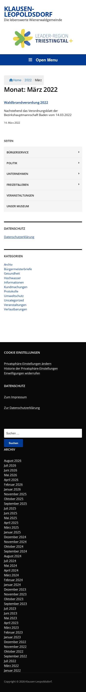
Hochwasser (12, 278)
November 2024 (15, 542)
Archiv (8, 264)
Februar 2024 (13, 580)
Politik (12, 163)
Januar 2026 (12, 489)
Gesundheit (12, 273)
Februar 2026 (13, 484)
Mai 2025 (10, 518)
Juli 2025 (10, 508)
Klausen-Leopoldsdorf (28, 11)
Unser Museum (18, 206)
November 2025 (15, 494)
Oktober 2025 (13, 499)
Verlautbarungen (15, 309)
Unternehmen (17, 174)
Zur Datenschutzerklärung (22, 408)
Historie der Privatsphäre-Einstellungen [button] (31, 368)
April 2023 (11, 623)
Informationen (14, 282)
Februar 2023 (13, 632)
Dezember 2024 (15, 537)
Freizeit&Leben (18, 185)
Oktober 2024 (13, 546)
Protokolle (11, 291)
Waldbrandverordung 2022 (26, 102)
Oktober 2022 (13, 651)
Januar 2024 (12, 585)
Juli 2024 (10, 561)
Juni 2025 (10, 513)
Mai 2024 (10, 565)
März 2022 (11, 666)
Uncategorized (14, 300)
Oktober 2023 (13, 599)
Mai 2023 (10, 618)
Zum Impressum (15, 397)
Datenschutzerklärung (19, 237)
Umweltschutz (14, 296)
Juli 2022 (10, 661)
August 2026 (12, 461)
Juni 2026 (10, 470)
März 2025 (11, 527)
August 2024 (12, 556)
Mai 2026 (10, 475)
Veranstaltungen (20, 195)
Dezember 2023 (15, 589)
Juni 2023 (10, 613)
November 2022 (15, 646)
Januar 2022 (12, 670)
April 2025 (11, 523)
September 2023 (15, 604)
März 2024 (11, 575)
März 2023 (11, 627)
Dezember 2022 (15, 642)
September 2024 (15, 551)
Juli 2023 (10, 608)
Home (17, 80)
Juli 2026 (10, 465)
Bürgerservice (18, 152)
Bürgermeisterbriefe (18, 269)
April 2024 (11, 570)
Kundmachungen (15, 287)
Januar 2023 (12, 637)
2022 (28, 80)
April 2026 (11, 480)
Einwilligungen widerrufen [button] (22, 373)
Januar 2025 (12, 532)
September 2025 (15, 503)
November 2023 (15, 594)
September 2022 (15, 656)
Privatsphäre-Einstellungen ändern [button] (27, 364)
